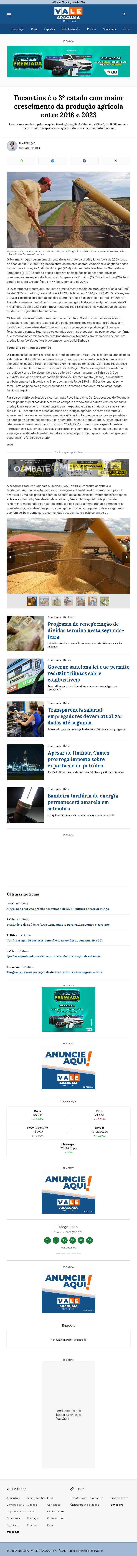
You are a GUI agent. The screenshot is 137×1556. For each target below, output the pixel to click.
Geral (34, 29)
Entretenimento (71, 29)
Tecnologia (17, 29)
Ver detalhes (68, 1247)
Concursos (109, 29)
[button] (57, 1253)
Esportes (49, 29)
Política (91, 29)
